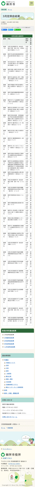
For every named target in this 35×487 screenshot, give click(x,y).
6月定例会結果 (9, 340)
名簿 (7, 365)
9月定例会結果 (9, 343)
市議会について (10, 362)
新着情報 (10, 427)
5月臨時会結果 (9, 337)
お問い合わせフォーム (9, 417)
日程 (7, 368)
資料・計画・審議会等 (11, 393)
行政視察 (8, 381)
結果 (7, 370)
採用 (5, 390)
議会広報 (8, 376)
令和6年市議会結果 (9, 330)
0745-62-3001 (14, 463)
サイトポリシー (7, 449)
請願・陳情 (9, 379)
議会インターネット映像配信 (14, 387)
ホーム (10, 9)
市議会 (6, 360)
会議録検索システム (12, 384)
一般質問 (8, 373)
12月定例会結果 (9, 347)
